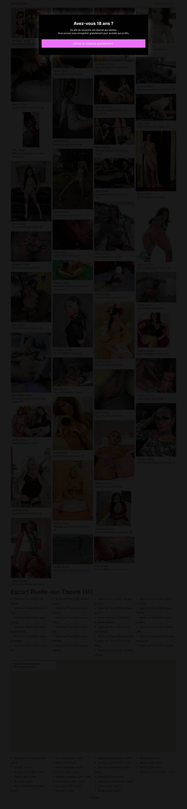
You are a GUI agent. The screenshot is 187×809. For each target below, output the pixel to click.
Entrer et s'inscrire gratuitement (93, 43)
